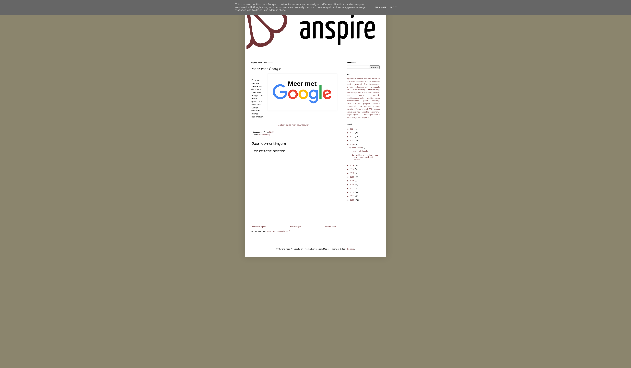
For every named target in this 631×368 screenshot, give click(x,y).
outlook (376, 95)
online (361, 95)
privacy (376, 101)
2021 (352, 140)
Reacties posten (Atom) (278, 231)
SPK (371, 109)
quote (350, 106)
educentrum (361, 87)
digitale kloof (358, 84)
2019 (352, 165)
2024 (352, 129)
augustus (357, 148)
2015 (352, 181)
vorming (375, 112)
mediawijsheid (354, 92)
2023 (352, 133)
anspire (367, 79)
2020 (352, 144)
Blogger (350, 249)
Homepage (295, 226)
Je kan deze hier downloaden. (294, 125)
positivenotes (373, 98)
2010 (352, 200)
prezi (365, 101)
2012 (352, 192)
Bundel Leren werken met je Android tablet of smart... (365, 157)
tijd (359, 112)
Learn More (380, 7)
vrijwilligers (352, 114)
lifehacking (374, 90)
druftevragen (373, 84)
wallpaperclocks (372, 114)
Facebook (375, 87)
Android (359, 79)
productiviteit (353, 103)
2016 (352, 177)
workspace (363, 117)
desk (349, 84)
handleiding (264, 135)
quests (376, 103)
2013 (352, 188)
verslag (365, 112)
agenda (351, 79)
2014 (352, 185)
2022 (352, 137)
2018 (352, 169)
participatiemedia (355, 98)
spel (366, 109)
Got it (393, 7)
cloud (368, 81)
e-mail (350, 87)
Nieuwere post (259, 226)
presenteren (353, 101)
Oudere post (330, 226)
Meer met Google (360, 151)
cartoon (360, 81)
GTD (348, 90)
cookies (376, 81)
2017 (352, 173)
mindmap (367, 92)
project (366, 103)
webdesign (352, 117)
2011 (352, 196)
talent (377, 109)
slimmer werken (362, 106)
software (358, 109)
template (351, 112)
